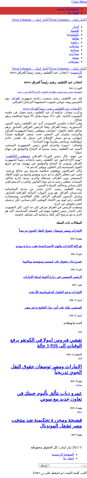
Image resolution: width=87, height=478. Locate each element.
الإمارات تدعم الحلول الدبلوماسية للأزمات (55, 292)
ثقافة (75, 38)
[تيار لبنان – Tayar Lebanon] (49, 19)
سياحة (74, 50)
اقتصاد (74, 30)
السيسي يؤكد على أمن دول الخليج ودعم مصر (53, 307)
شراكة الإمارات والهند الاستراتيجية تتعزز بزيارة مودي (49, 246)
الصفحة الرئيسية (68, 9)
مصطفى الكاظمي (18, 156)
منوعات (73, 61)
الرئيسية (76, 72)
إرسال (43, 465)
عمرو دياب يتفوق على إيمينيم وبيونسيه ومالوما (52, 261)
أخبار (75, 27)
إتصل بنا (73, 12)
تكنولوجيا (73, 34)
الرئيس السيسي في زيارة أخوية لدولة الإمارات (52, 277)
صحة (75, 57)
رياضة (75, 42)
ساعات (74, 46)
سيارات (74, 54)
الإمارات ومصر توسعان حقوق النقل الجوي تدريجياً (50, 230)
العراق (16, 98)
